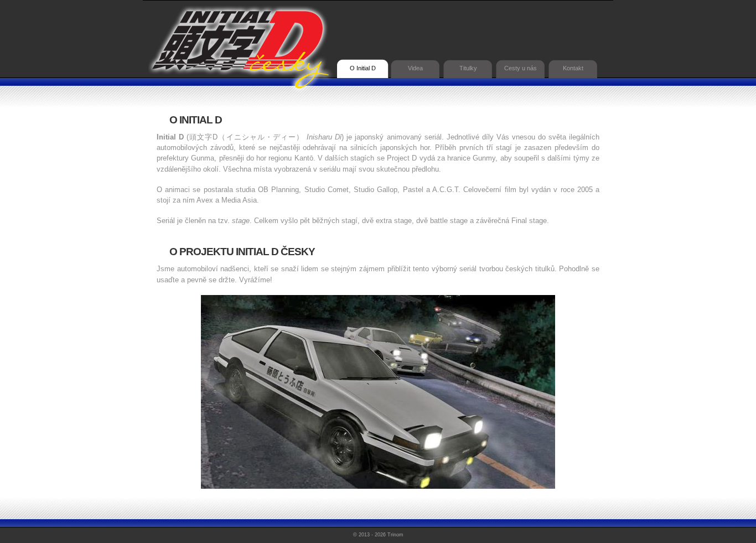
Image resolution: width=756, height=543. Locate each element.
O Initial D (363, 68)
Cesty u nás (520, 68)
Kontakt (573, 68)
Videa (415, 68)
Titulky (468, 68)
